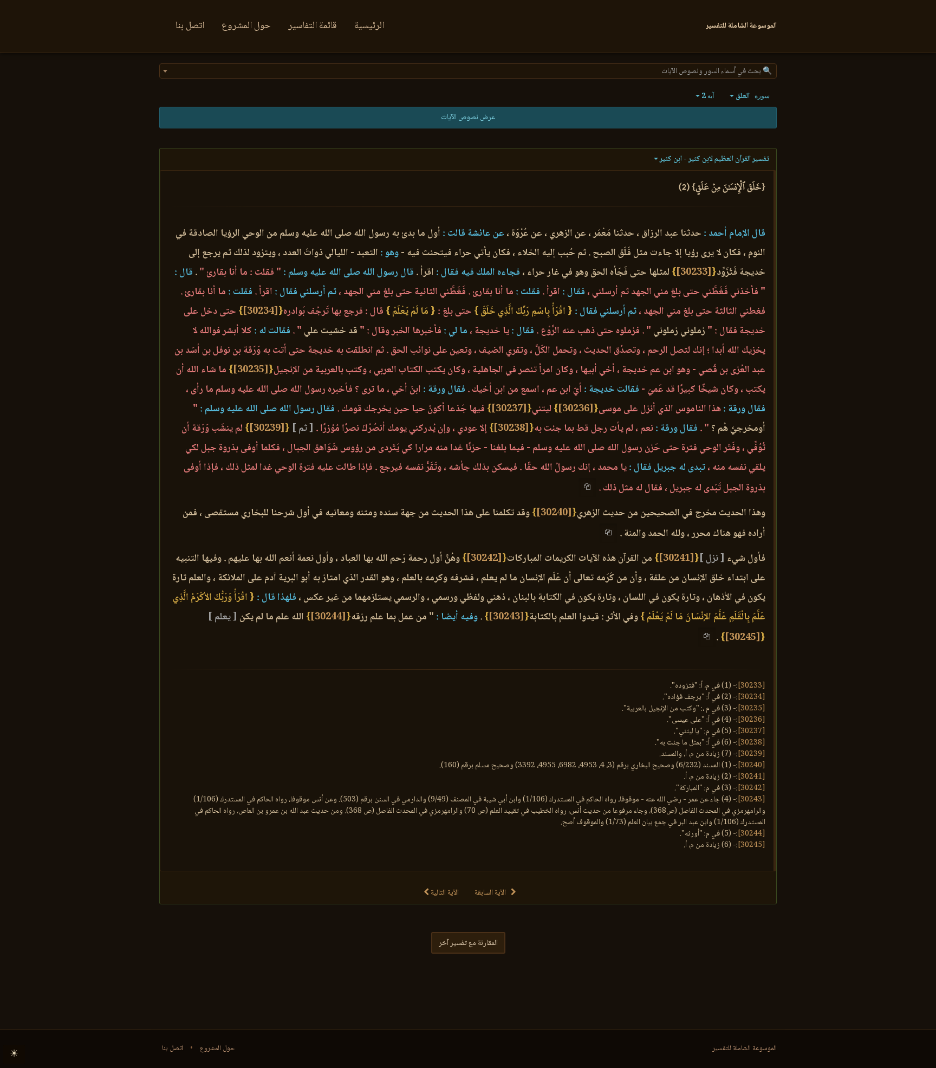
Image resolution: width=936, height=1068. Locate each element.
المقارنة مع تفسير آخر (468, 943)
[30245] (742, 638)
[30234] (260, 311)
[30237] (509, 409)
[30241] (676, 559)
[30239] (267, 428)
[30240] (554, 513)
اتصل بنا (190, 26)
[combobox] (468, 71)
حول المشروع (246, 26)
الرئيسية (369, 26)
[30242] (484, 559)
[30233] (694, 272)
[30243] (506, 617)
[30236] (576, 409)
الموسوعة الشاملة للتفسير (744, 1048)
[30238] (511, 428)
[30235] (251, 370)
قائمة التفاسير (312, 26)
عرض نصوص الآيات (468, 117)
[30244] (328, 617)
